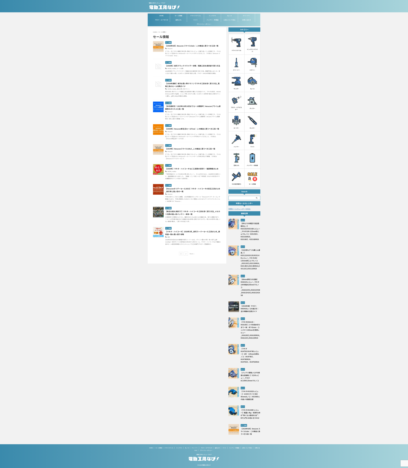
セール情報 (178, 16)
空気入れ (178, 20)
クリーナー (246, 16)
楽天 (168, 237)
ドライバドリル (195, 16)
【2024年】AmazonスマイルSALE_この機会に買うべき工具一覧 (190, 148)
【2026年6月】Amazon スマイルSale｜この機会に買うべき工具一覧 (191, 45)
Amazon (169, 48)
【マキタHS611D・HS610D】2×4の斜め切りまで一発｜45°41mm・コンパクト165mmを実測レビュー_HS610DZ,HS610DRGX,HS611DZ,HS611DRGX (250, 330)
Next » (192, 254)
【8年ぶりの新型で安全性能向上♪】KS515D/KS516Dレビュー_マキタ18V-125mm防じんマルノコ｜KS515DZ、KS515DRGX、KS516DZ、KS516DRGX (250, 231)
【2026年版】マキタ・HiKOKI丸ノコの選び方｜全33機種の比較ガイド (250, 308)
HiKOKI (169, 68)
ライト (195, 20)
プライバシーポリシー (204, 24)
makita (174, 68)
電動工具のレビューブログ (204, 454)
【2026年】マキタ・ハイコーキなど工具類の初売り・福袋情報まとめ (191, 168)
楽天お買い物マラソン (183, 89)
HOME (161, 16)
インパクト (212, 16)
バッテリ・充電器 (212, 20)
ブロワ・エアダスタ (161, 20)
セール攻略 (180, 68)
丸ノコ (229, 16)
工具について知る (229, 20)
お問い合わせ (246, 20)
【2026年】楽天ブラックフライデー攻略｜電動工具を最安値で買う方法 (192, 65)
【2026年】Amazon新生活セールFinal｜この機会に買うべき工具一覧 (192, 128)
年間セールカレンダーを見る (239, 209)
